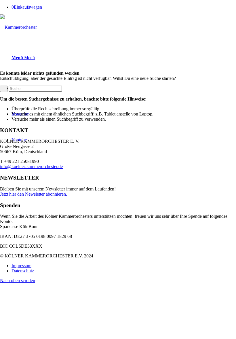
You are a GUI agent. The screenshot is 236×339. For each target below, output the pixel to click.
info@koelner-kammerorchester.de (31, 166)
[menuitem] (124, 265)
